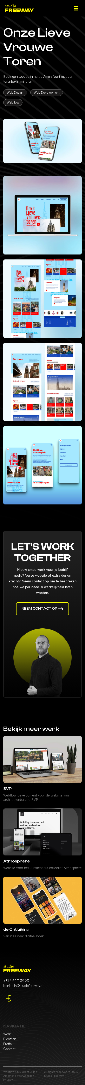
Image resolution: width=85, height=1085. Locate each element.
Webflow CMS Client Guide (20, 1071)
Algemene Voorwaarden (18, 1075)
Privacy (8, 1079)
